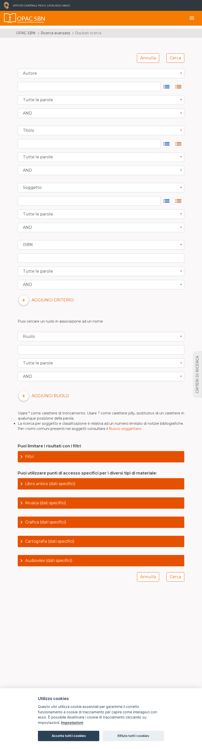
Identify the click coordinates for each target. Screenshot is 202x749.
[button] (101, 456)
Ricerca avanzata (55, 33)
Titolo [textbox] (28, 130)
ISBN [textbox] (28, 245)
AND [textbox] (27, 113)
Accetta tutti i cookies (69, 736)
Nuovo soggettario (125, 428)
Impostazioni (72, 722)
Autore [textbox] (30, 73)
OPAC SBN (25, 33)
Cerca (175, 58)
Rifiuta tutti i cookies (133, 736)
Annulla (148, 58)
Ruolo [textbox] (29, 337)
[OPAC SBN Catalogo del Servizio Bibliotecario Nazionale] (10, 18)
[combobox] (101, 73)
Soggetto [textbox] (32, 188)
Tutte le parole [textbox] (38, 100)
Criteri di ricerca (197, 374)
